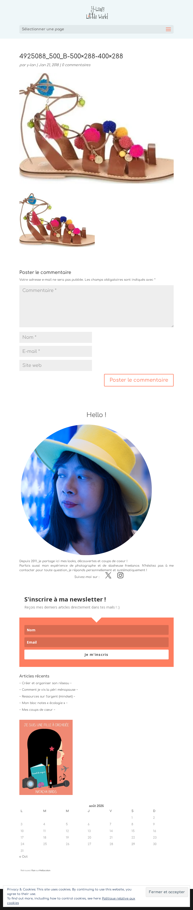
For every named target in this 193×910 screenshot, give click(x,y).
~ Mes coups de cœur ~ (37, 710)
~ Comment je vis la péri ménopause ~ (48, 689)
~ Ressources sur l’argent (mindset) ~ (47, 696)
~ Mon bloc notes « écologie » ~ (43, 703)
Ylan (33, 870)
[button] (57, 220)
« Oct (23, 856)
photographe (85, 565)
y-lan (31, 65)
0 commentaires (76, 65)
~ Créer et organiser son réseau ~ (45, 683)
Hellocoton (44, 870)
